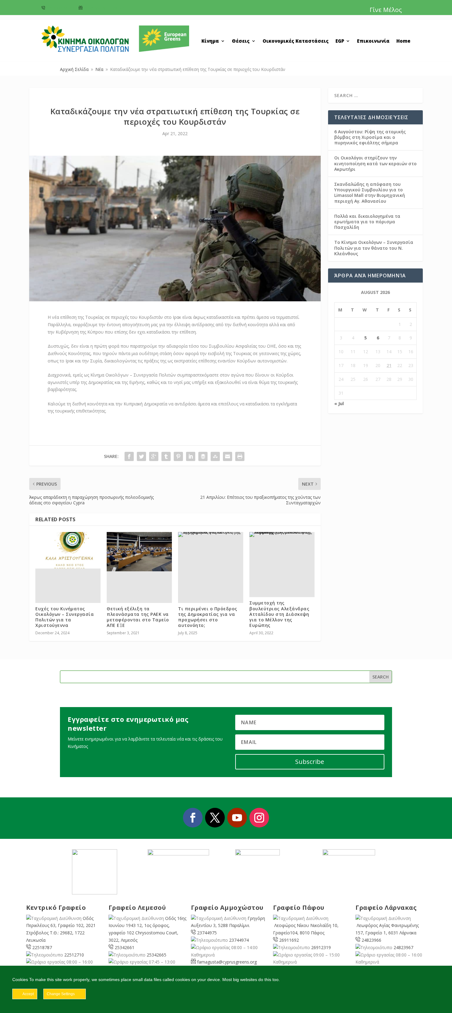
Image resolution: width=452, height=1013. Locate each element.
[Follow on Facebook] (193, 817)
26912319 (321, 947)
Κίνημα (210, 41)
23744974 (239, 940)
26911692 (289, 940)
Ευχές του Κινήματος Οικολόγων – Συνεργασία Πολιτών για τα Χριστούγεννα (64, 617)
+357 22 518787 (60, 8)
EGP (339, 41)
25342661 (124, 947)
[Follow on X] (215, 817)
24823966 (371, 940)
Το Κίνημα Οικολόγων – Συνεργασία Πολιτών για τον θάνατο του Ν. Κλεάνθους (373, 247)
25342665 (156, 955)
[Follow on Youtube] (237, 817)
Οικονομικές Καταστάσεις (296, 41)
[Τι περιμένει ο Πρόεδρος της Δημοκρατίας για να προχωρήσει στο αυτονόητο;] (210, 534)
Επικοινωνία (373, 41)
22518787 (42, 947)
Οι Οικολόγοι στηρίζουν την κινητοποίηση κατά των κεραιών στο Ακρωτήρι (375, 163)
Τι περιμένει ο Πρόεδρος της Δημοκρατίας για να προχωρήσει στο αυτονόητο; (207, 617)
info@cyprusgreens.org (104, 8)
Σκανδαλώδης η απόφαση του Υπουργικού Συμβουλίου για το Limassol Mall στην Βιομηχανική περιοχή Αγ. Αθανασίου (369, 192)
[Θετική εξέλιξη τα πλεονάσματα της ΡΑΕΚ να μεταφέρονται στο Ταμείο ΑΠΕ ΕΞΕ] (139, 551)
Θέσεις (241, 41)
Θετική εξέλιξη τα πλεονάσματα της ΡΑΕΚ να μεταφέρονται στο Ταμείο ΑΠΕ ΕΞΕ (138, 617)
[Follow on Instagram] (259, 817)
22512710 (74, 955)
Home (403, 41)
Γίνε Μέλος (386, 10)
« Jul (339, 403)
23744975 (207, 933)
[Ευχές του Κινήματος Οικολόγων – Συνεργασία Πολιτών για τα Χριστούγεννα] (68, 550)
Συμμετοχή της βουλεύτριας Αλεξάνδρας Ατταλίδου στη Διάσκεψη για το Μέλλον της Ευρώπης (279, 614)
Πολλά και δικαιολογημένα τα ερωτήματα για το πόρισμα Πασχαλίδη (367, 221)
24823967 (403, 947)
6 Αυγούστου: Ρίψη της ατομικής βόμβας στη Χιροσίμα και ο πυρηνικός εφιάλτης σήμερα (370, 137)
